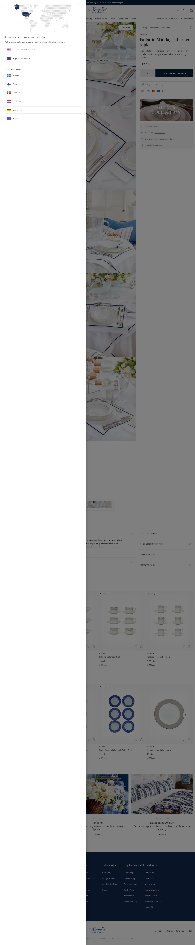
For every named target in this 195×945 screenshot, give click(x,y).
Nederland (17, 101)
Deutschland (17, 110)
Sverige (16, 75)
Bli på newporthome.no (21, 58)
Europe (15, 118)
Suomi (15, 84)
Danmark (16, 92)
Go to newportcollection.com (24, 50)
